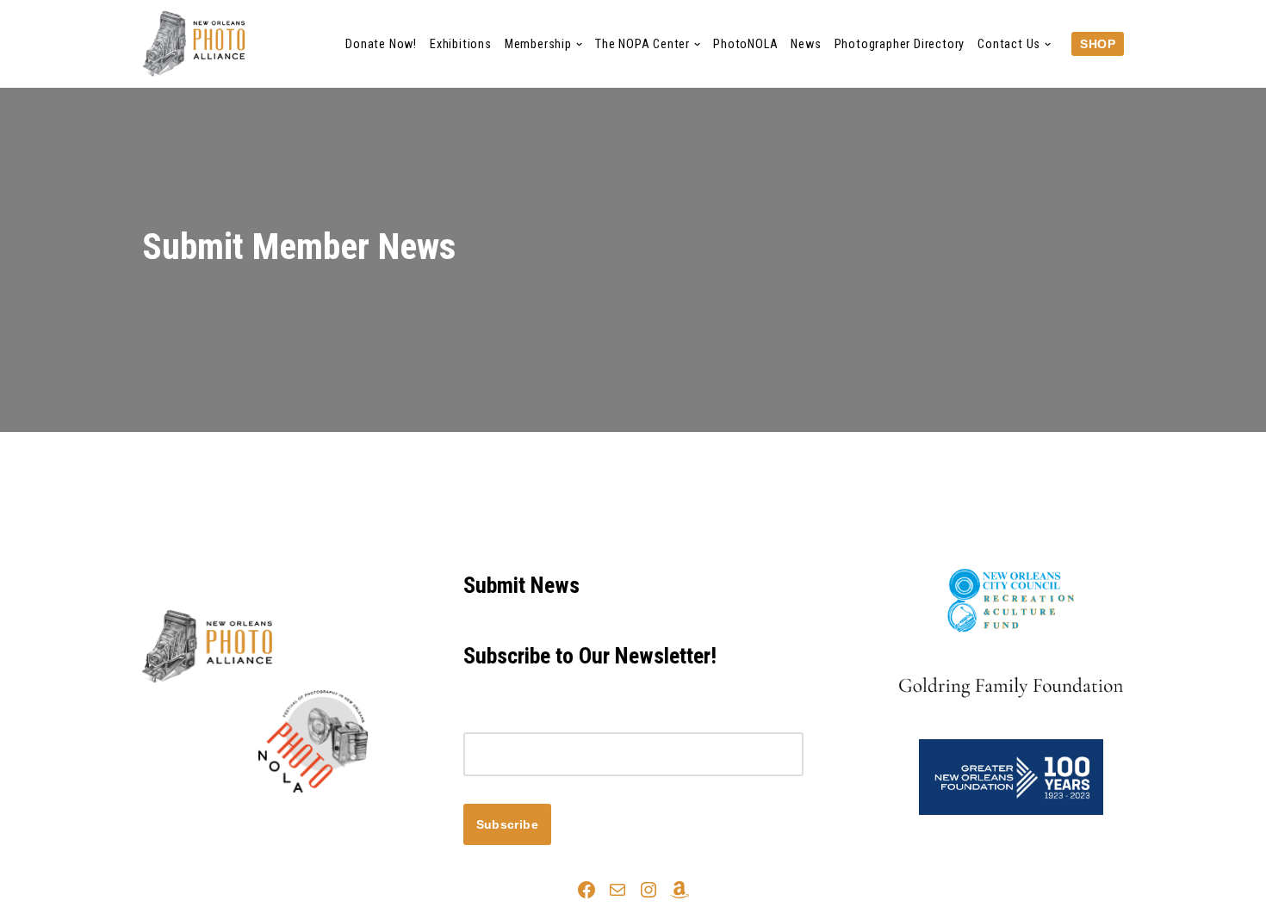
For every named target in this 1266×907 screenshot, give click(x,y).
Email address (507, 720)
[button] (579, 44)
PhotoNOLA (745, 44)
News (806, 44)
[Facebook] (586, 889)
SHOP (1097, 44)
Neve (158, 822)
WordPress (296, 822)
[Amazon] (679, 889)
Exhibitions (461, 44)
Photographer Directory (900, 44)
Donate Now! (381, 44)
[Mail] (617, 889)
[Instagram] (648, 889)
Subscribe (507, 824)
